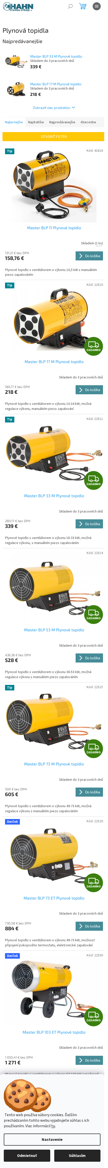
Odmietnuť (27, 1155)
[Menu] (97, 6)
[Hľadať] (70, 6)
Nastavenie (52, 1139)
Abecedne (88, 122)
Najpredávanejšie (62, 122)
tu (53, 1126)
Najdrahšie (36, 122)
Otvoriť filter (54, 136)
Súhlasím (77, 1155)
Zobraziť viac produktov (51, 107)
